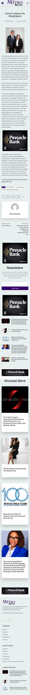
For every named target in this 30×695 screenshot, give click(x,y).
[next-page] (5, 582)
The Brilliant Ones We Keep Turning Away (19, 330)
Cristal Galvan (20, 187)
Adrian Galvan (10, 187)
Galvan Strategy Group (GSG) (10, 189)
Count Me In (15, 288)
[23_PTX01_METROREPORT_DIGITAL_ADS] (15, 372)
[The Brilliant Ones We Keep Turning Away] (6, 330)
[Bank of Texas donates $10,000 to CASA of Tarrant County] (6, 359)
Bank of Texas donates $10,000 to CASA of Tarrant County (19, 359)
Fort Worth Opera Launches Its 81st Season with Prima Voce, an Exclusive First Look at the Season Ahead (19, 322)
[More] (24, 196)
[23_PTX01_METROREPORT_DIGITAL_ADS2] (15, 152)
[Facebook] (4, 619)
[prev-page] (3, 582)
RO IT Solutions (6, 225)
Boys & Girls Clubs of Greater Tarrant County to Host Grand (19, 338)
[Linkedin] (9, 619)
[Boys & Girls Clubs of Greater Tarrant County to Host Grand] (6, 338)
